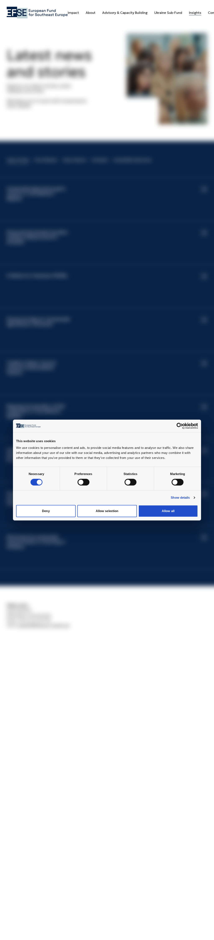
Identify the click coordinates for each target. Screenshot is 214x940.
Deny (46, 511)
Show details (180, 497)
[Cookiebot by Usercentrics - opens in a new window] (182, 426)
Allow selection (107, 511)
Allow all (168, 511)
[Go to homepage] (37, 12)
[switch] (83, 482)
